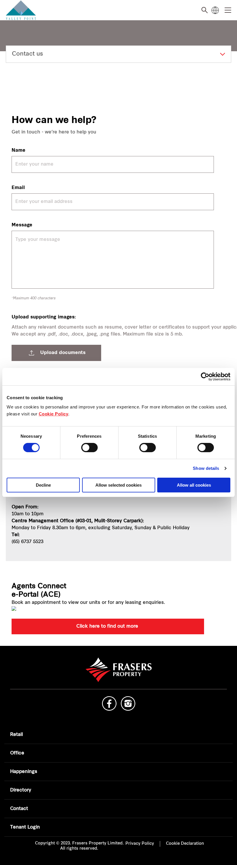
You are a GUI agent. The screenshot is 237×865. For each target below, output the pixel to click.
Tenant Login (25, 827)
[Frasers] (24, 10)
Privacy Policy (139, 844)
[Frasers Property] (119, 669)
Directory (20, 790)
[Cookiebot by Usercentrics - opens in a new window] (205, 376)
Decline (43, 485)
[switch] (89, 447)
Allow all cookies (194, 485)
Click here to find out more (108, 626)
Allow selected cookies (118, 485)
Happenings (23, 771)
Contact (19, 809)
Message (22, 225)
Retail (16, 734)
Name (18, 150)
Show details (206, 468)
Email (18, 188)
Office (17, 753)
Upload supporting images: (44, 317)
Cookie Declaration (185, 844)
